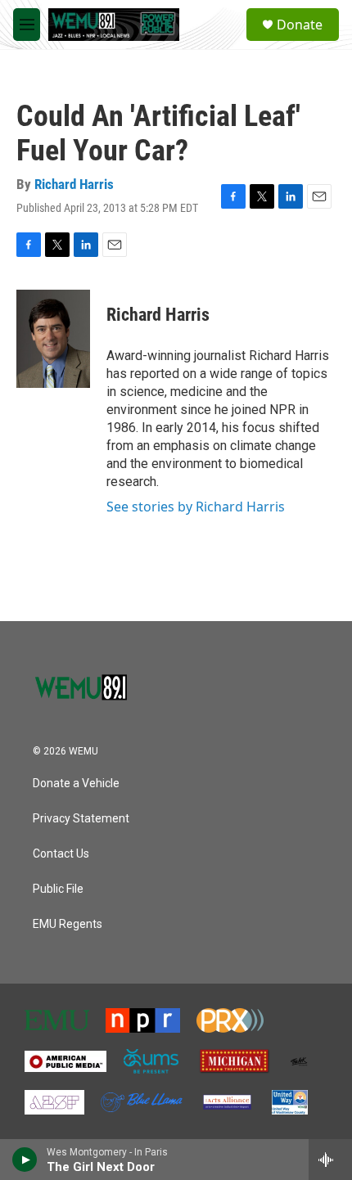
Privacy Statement (81, 819)
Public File (58, 889)
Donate (300, 24)
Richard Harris (74, 184)
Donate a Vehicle (76, 783)
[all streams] (330, 1159)
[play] (25, 1159)
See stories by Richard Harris (195, 507)
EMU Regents (67, 924)
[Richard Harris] (53, 339)
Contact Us (61, 854)
